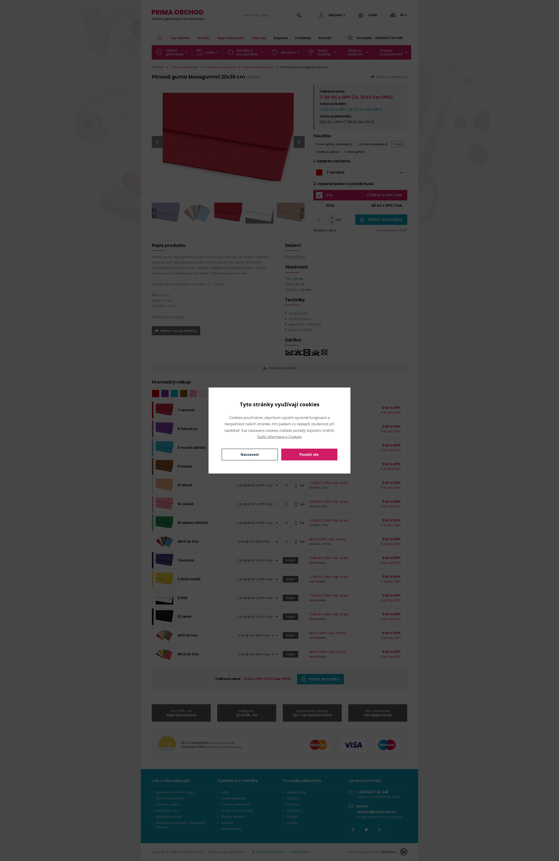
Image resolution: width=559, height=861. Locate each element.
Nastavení (250, 454)
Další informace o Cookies (279, 436)
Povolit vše (309, 454)
